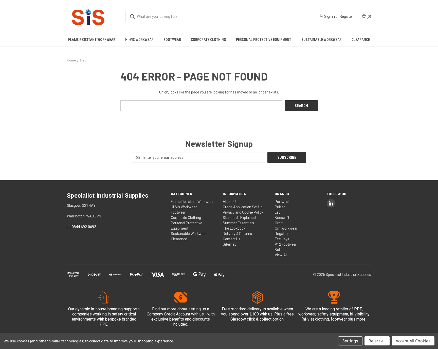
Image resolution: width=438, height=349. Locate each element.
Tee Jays (282, 239)
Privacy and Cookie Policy (243, 212)
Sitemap (229, 244)
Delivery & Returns (237, 234)
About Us (230, 202)
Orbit (279, 223)
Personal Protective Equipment (263, 40)
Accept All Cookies (413, 341)
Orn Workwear (286, 228)
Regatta (281, 234)
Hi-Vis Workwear (139, 40)
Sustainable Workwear (321, 40)
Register (346, 16)
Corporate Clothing (208, 40)
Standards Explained (239, 218)
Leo (278, 212)
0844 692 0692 (84, 227)
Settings (350, 341)
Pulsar (280, 207)
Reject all (377, 341)
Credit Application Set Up (243, 207)
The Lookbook (234, 228)
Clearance (361, 40)
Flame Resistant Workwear (91, 40)
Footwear (172, 40)
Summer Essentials (238, 223)
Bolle (279, 250)
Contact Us (231, 239)
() (368, 16)
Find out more (164, 309)
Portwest (282, 202)
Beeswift (282, 218)
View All (281, 255)
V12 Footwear (286, 244)
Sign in (329, 16)
